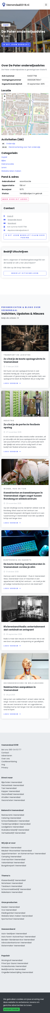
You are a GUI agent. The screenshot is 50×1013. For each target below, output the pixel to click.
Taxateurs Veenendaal (11, 886)
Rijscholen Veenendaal (11, 782)
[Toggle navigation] (46, 5)
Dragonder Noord (15, 220)
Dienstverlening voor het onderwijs (24, 147)
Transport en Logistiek (17, 355)
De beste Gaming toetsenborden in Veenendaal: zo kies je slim (24, 565)
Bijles (3, 160)
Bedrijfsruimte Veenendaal (13, 969)
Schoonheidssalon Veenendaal (15, 821)
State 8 (7, 36)
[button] (25, 114)
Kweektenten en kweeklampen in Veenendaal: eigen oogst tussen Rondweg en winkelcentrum (23, 495)
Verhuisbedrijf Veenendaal (13, 833)
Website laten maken (11, 171)
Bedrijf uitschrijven (25, 273)
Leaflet (33, 134)
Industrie (9, 420)
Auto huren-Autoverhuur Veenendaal (18, 936)
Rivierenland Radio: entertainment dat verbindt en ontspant (24, 628)
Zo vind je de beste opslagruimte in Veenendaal (24, 360)
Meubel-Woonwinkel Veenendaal (16, 850)
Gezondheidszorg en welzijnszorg (24, 683)
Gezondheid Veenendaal (12, 794)
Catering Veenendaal (11, 818)
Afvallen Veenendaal (10, 797)
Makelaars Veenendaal (11, 892)
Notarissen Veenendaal (12, 883)
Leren (4, 167)
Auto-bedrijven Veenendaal (14, 933)
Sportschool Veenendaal (12, 919)
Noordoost (12, 223)
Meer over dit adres (15, 199)
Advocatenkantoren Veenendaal (16, 942)
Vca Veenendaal (9, 910)
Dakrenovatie (7, 164)
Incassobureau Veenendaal (13, 966)
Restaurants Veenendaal (12, 815)
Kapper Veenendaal (10, 791)
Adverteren (6, 755)
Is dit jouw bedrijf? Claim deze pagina (25, 236)
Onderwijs (10, 143)
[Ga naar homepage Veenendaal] (15, 5)
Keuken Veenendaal (10, 907)
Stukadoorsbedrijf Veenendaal (15, 830)
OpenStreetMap (43, 134)
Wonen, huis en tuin (15, 489)
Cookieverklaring (9, 761)
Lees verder (11, 383)
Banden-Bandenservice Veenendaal (18, 939)
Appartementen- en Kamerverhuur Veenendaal (23, 853)
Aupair (6, 25)
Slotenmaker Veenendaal (13, 945)
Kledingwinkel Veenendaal (13, 913)
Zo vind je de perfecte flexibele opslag (22, 426)
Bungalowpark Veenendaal (13, 865)
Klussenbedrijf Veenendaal (13, 880)
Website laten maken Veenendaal (17, 916)
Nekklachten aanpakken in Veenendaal (20, 688)
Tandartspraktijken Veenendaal (15, 824)
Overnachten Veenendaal (13, 859)
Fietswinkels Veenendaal (12, 785)
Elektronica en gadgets (18, 560)
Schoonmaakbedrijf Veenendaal (16, 889)
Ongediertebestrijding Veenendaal (17, 972)
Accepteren (11, 1009)
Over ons (5, 758)
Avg (3, 764)
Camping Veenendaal (11, 856)
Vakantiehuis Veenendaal (13, 862)
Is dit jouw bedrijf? (16, 44)
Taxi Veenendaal (9, 788)
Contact (5, 752)
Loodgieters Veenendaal (12, 827)
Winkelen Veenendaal (11, 847)
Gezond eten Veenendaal (13, 800)
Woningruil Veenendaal (11, 960)
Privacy (4, 767)
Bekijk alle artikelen (8, 318)
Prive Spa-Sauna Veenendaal (14, 963)
